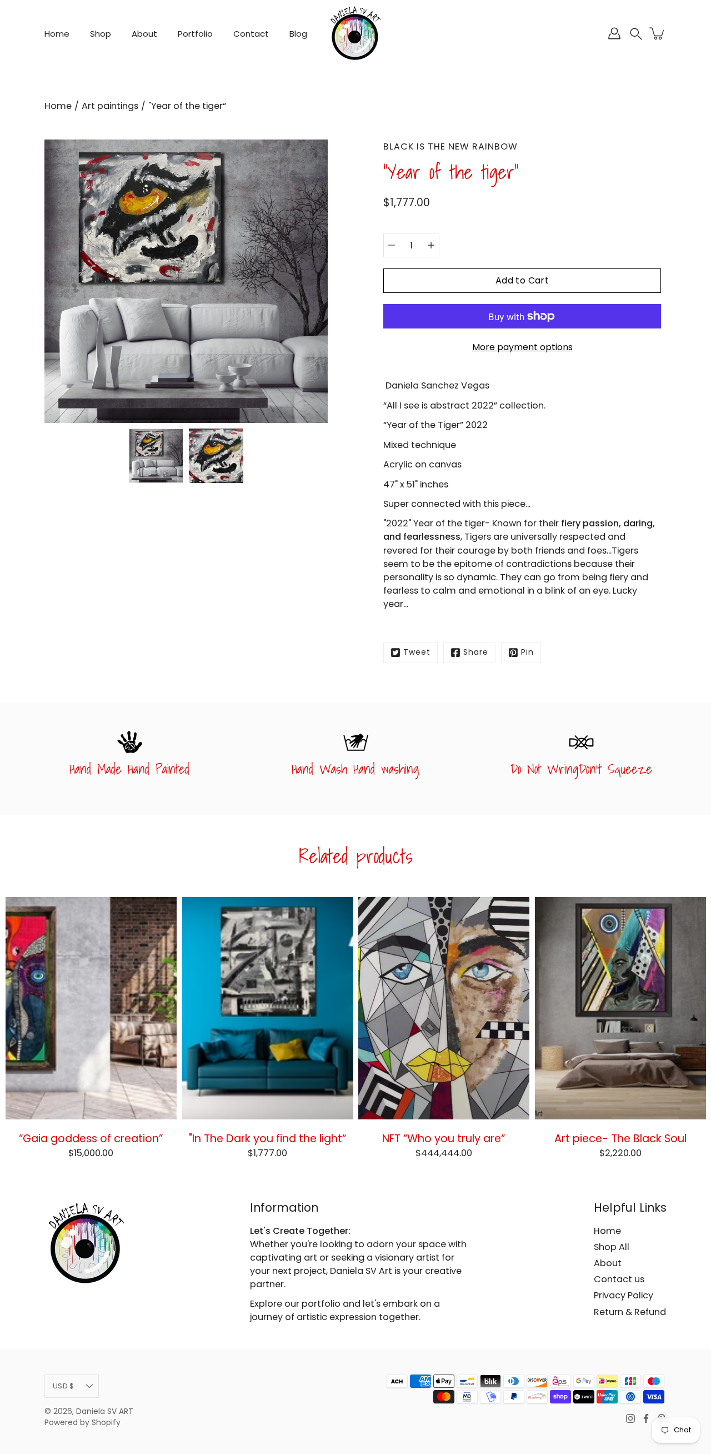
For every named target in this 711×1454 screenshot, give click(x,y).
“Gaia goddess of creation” (91, 1138)
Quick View (91, 1007)
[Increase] (431, 245)
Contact (251, 33)
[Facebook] (646, 1418)
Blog (298, 33)
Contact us (619, 1279)
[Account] (614, 33)
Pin (527, 652)
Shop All (611, 1247)
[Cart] (658, 33)
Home (56, 33)
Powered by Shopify (82, 1422)
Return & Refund (630, 1312)
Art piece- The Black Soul (620, 1138)
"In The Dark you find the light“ (267, 1138)
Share (475, 652)
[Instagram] (630, 1418)
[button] (636, 34)
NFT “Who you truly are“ (443, 1138)
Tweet (416, 652)
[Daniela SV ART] (355, 33)
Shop (100, 33)
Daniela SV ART (104, 1411)
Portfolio (195, 33)
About (144, 33)
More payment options (522, 347)
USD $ (63, 1386)
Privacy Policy (623, 1295)
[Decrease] (391, 245)
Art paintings (110, 105)
